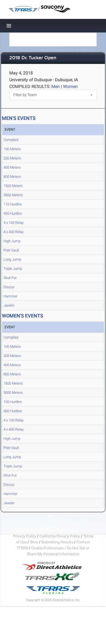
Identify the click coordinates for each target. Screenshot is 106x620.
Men (55, 86)
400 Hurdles (13, 213)
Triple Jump (13, 269)
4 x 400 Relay (14, 232)
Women (70, 86)
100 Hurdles (13, 402)
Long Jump (12, 259)
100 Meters (12, 149)
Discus (9, 287)
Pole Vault (11, 250)
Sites (34, 542)
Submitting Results (57, 542)
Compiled (11, 140)
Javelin (9, 305)
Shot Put (10, 278)
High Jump (12, 241)
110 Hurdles (13, 204)
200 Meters (12, 158)
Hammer (10, 296)
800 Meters (12, 177)
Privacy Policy (24, 536)
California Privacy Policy (59, 536)
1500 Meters (13, 186)
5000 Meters (13, 195)
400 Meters (12, 167)
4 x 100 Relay (14, 223)
